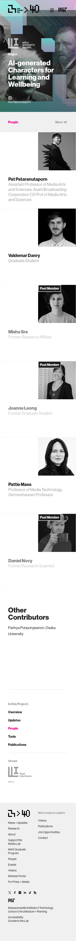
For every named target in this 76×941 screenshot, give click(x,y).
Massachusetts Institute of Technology (30, 908)
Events (12, 865)
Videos (12, 870)
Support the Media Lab (15, 842)
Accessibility (15, 917)
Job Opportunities (49, 832)
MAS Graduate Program (17, 851)
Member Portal (17, 876)
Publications (17, 745)
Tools (12, 736)
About (11, 834)
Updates (14, 720)
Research (13, 828)
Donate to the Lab (18, 921)
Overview (15, 712)
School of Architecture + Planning (27, 911)
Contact (43, 838)
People (13, 728)
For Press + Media (18, 882)
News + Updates (18, 823)
